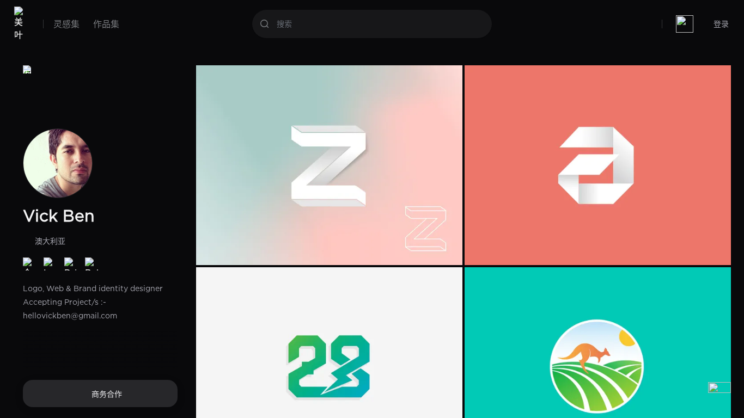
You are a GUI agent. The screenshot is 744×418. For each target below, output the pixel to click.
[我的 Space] (684, 24)
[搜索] (264, 24)
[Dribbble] (70, 264)
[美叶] (21, 24)
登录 (721, 24)
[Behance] (91, 264)
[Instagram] (50, 264)
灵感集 (66, 24)
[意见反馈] (719, 393)
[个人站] (29, 264)
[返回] (27, 69)
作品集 (106, 24)
